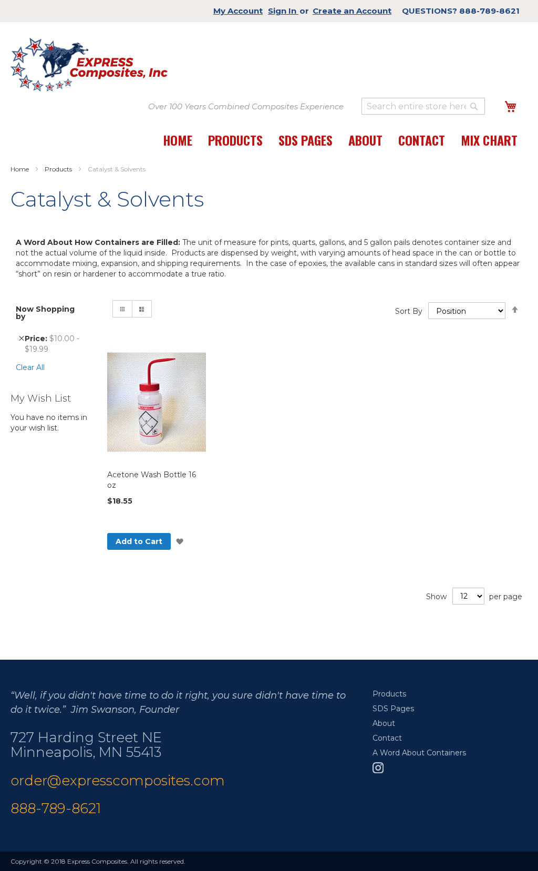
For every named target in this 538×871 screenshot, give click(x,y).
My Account (238, 11)
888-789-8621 (56, 808)
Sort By (408, 311)
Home (20, 169)
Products (59, 169)
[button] (180, 541)
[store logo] (89, 64)
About (384, 723)
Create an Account (352, 11)
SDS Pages (393, 708)
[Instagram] (378, 770)
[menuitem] (177, 145)
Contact (387, 738)
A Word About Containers (419, 752)
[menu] (340, 145)
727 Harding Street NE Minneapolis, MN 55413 (86, 745)
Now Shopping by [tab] (45, 312)
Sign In (283, 11)
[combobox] (423, 106)
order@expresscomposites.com (118, 780)
